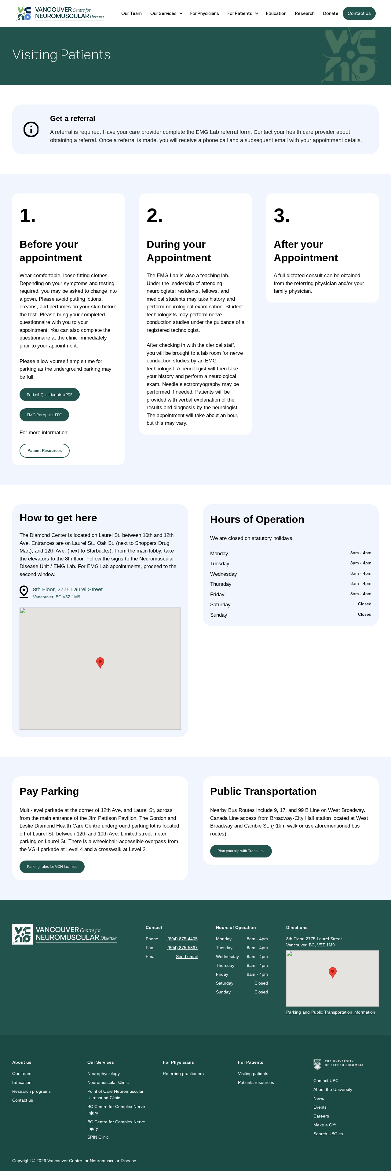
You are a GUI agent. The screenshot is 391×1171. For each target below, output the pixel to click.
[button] (166, 13)
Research (305, 13)
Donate (330, 13)
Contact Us (359, 13)
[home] (60, 13)
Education (276, 13)
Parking (293, 1012)
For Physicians (204, 13)
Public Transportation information (343, 1012)
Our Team (131, 13)
